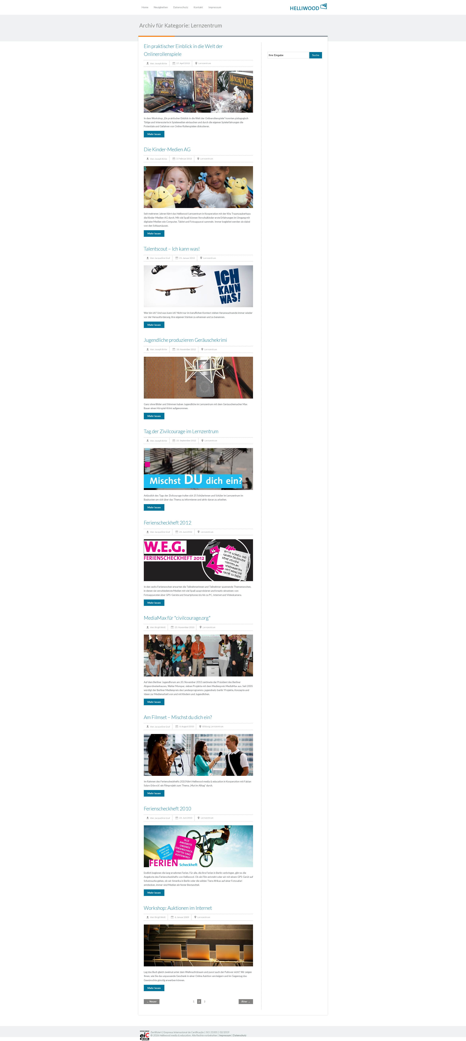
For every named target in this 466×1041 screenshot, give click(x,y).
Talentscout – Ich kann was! (172, 249)
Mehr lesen (154, 134)
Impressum (214, 7)
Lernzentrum (204, 63)
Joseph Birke (161, 63)
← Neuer (152, 1001)
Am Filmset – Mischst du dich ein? (178, 717)
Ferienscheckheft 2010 (167, 809)
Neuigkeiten (161, 7)
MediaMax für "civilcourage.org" (177, 618)
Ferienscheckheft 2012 (167, 523)
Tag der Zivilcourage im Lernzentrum (181, 431)
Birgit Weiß (160, 627)
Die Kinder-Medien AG (167, 149)
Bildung (206, 726)
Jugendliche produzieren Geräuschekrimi (185, 340)
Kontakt (198, 7)
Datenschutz (180, 7)
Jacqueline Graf (162, 258)
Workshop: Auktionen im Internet (178, 908)
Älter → (245, 1001)
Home (145, 7)
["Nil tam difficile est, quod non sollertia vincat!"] (308, 6)
